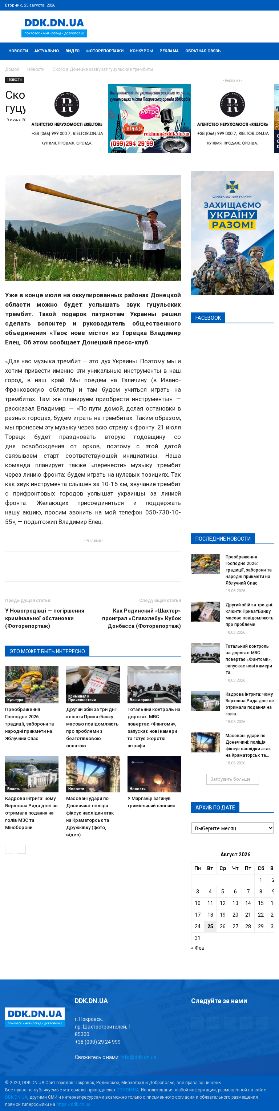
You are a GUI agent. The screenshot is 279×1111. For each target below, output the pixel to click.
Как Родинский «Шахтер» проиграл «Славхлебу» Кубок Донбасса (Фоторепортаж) (141, 618)
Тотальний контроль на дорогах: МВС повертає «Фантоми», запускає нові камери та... (249, 659)
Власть (13, 789)
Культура (15, 700)
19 (223, 915)
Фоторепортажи (105, 51)
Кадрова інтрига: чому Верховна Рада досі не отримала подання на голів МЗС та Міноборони (31, 813)
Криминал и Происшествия (82, 698)
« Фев (198, 948)
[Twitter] (244, 5)
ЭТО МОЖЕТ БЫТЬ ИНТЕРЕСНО (47, 651)
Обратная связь (203, 51)
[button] (265, 51)
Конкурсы (141, 51)
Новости (18, 51)
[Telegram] (232, 5)
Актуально (47, 51)
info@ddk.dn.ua (139, 1057)
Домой (12, 69)
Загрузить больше (230, 779)
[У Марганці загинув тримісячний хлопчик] (154, 774)
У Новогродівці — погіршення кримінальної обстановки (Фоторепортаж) (44, 618)
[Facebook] (220, 5)
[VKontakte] (256, 5)
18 (210, 915)
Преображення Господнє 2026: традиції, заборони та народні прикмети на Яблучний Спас (29, 724)
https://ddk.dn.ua (73, 1104)
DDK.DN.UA (128, 1089)
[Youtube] (268, 5)
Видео (72, 51)
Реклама (169, 51)
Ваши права (140, 700)
